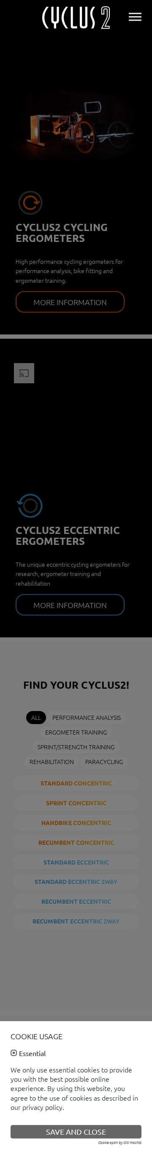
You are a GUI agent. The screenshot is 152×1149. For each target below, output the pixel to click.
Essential (32, 1053)
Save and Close (76, 1131)
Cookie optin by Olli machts (119, 1142)
